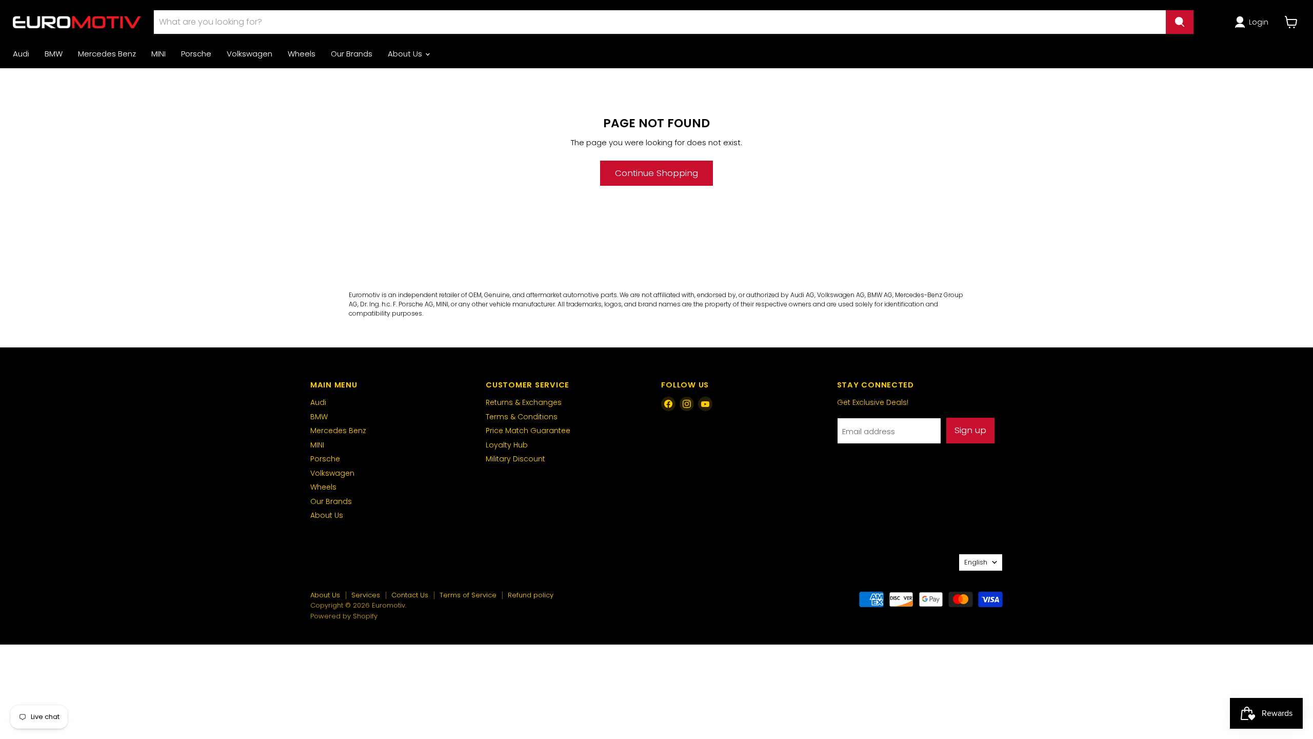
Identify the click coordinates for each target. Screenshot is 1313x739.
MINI (158, 53)
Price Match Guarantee (528, 430)
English (975, 562)
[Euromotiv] (77, 22)
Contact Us (409, 595)
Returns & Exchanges (524, 402)
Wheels (301, 53)
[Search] (1179, 22)
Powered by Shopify (343, 616)
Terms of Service (468, 595)
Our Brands (351, 53)
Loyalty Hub (507, 445)
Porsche (196, 53)
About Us (406, 53)
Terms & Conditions (522, 417)
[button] (1253, 22)
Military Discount (515, 459)
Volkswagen (249, 53)
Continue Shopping (656, 173)
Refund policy (530, 595)
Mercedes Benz (107, 53)
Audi (21, 53)
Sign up (970, 430)
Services (365, 595)
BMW (54, 53)
